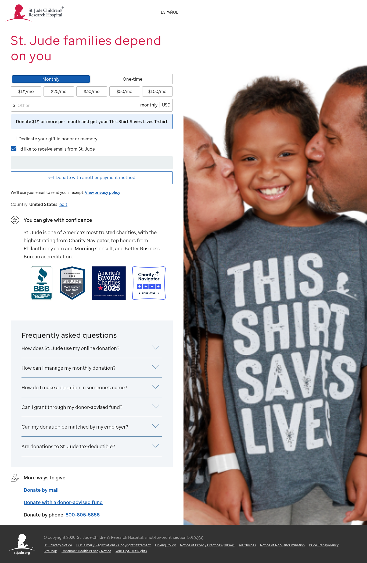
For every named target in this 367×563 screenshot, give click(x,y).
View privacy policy (102, 192)
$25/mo (59, 91)
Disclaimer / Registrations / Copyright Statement (113, 545)
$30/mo (92, 91)
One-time (132, 79)
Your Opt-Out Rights (131, 551)
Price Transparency (324, 545)
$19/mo (26, 91)
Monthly (50, 79)
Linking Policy (165, 545)
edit (63, 204)
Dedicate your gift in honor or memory (58, 139)
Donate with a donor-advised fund (63, 502)
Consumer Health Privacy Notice (86, 551)
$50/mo (124, 91)
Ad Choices (247, 545)
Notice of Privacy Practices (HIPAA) (207, 545)
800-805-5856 (83, 514)
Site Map (50, 551)
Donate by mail (41, 490)
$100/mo (157, 91)
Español (169, 12)
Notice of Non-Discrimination (282, 545)
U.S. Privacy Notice (58, 545)
